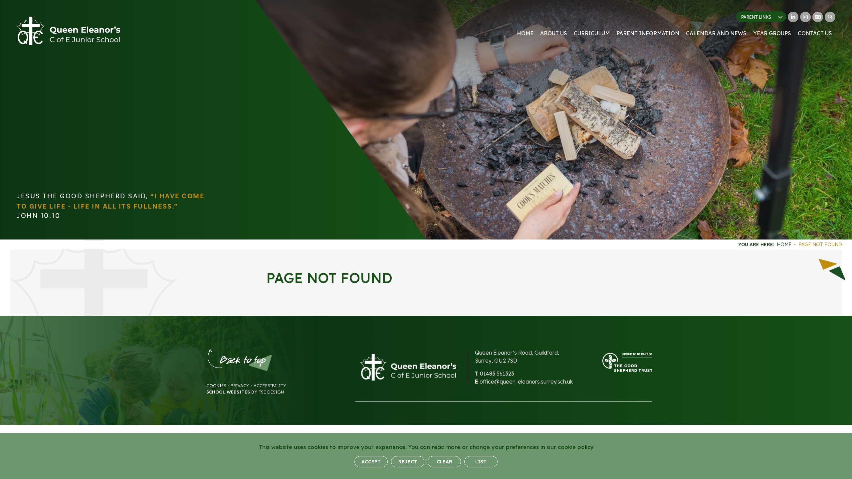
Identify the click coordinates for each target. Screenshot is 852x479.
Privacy (240, 385)
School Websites (228, 392)
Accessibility (270, 385)
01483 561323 (497, 373)
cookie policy (576, 447)
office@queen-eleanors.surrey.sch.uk (526, 381)
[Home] (68, 31)
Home (784, 244)
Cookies (216, 385)
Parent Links (756, 17)
